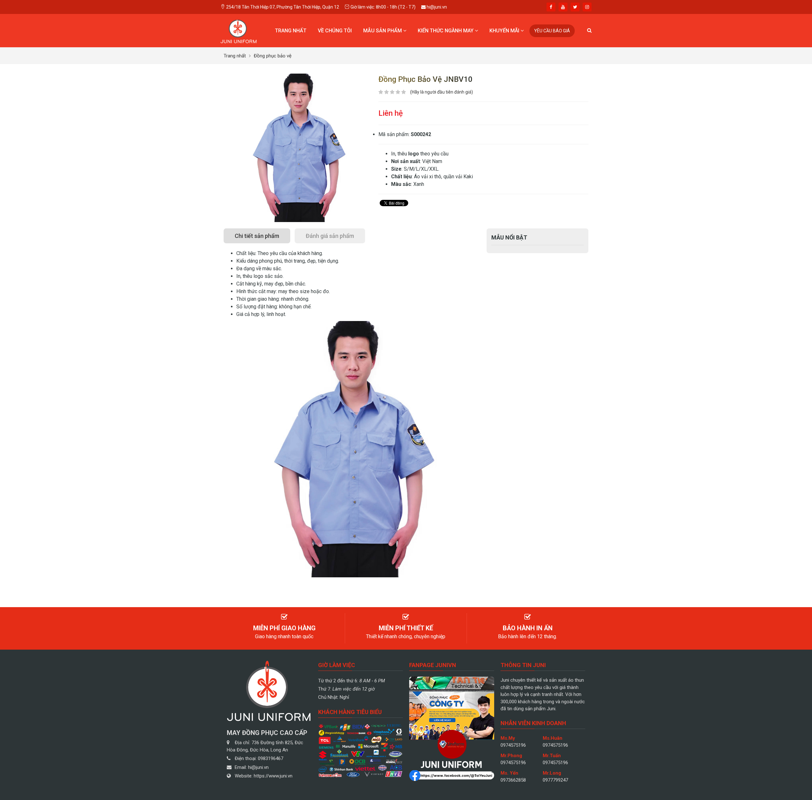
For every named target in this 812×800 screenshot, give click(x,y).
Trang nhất (290, 31)
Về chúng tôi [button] (335, 31)
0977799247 (555, 780)
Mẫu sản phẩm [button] (383, 31)
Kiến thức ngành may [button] (446, 31)
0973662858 (513, 780)
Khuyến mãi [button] (505, 31)
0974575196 (513, 745)
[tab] (257, 235)
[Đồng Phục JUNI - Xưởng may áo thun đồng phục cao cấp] (238, 30)
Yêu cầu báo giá (552, 30)
